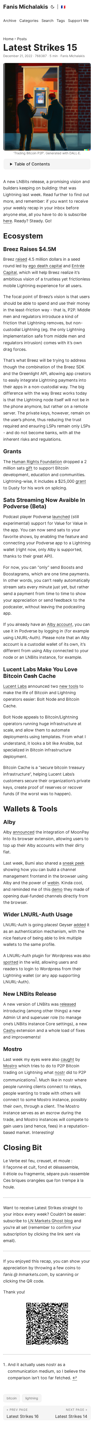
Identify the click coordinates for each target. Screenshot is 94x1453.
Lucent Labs (15, 686)
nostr (60, 1072)
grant (81, 481)
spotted (10, 962)
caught (67, 1059)
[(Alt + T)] (52, 7)
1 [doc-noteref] (36, 1078)
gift (29, 468)
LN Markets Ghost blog (50, 1220)
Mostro (10, 1065)
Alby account (59, 624)
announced (23, 832)
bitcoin (12, 1398)
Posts (22, 39)
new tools (68, 686)
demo (57, 889)
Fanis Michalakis (25, 6)
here (7, 220)
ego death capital (45, 265)
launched (61, 516)
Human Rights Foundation (37, 461)
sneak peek (73, 863)
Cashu (9, 1030)
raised (21, 259)
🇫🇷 (63, 7)
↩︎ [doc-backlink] (74, 1377)
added (80, 924)
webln (53, 882)
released (68, 1004)
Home (8, 39)
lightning (31, 1398)
